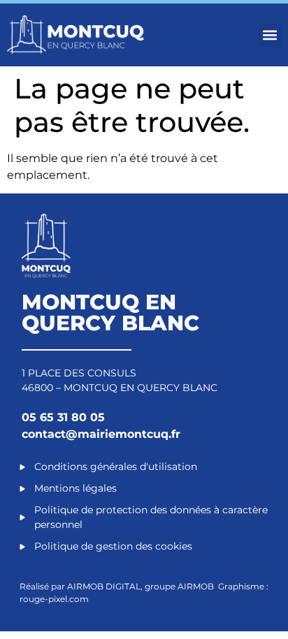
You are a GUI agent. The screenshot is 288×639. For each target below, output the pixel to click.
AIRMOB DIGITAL (104, 586)
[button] (269, 35)
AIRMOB (197, 586)
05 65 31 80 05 (63, 417)
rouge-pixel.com (54, 599)
